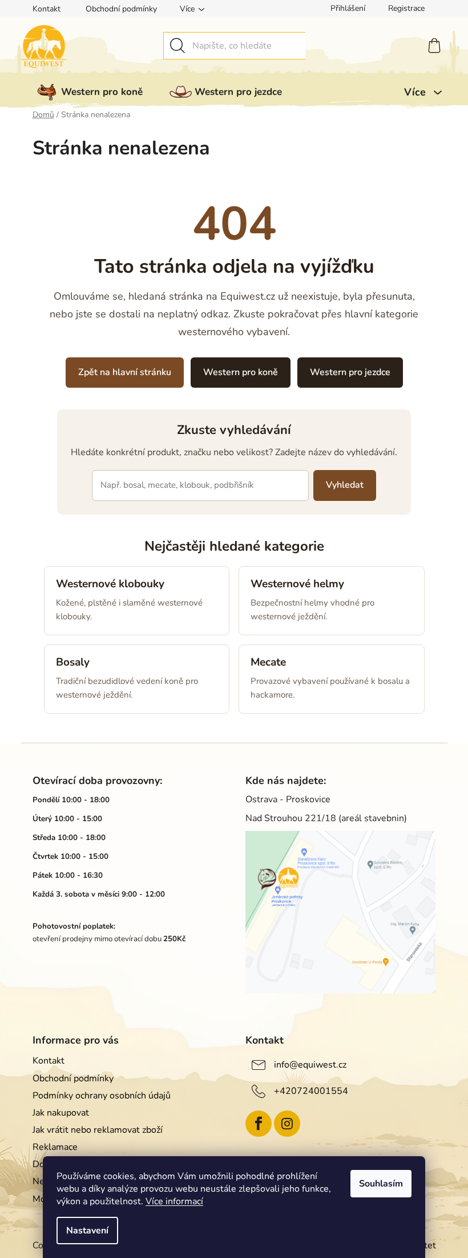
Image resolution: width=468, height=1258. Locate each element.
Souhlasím (381, 1183)
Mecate (268, 662)
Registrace (406, 8)
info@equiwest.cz (310, 1064)
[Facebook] (258, 1123)
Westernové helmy (297, 583)
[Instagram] (287, 1123)
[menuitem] (87, 92)
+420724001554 (311, 1091)
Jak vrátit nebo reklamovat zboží (98, 1130)
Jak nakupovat (61, 1112)
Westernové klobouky (110, 583)
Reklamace (55, 1147)
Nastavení (87, 1230)
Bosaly (73, 662)
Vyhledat (345, 485)
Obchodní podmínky (121, 8)
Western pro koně (240, 372)
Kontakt (46, 8)
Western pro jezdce (350, 372)
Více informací (174, 1201)
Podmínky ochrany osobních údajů (102, 1095)
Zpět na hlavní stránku (124, 372)
